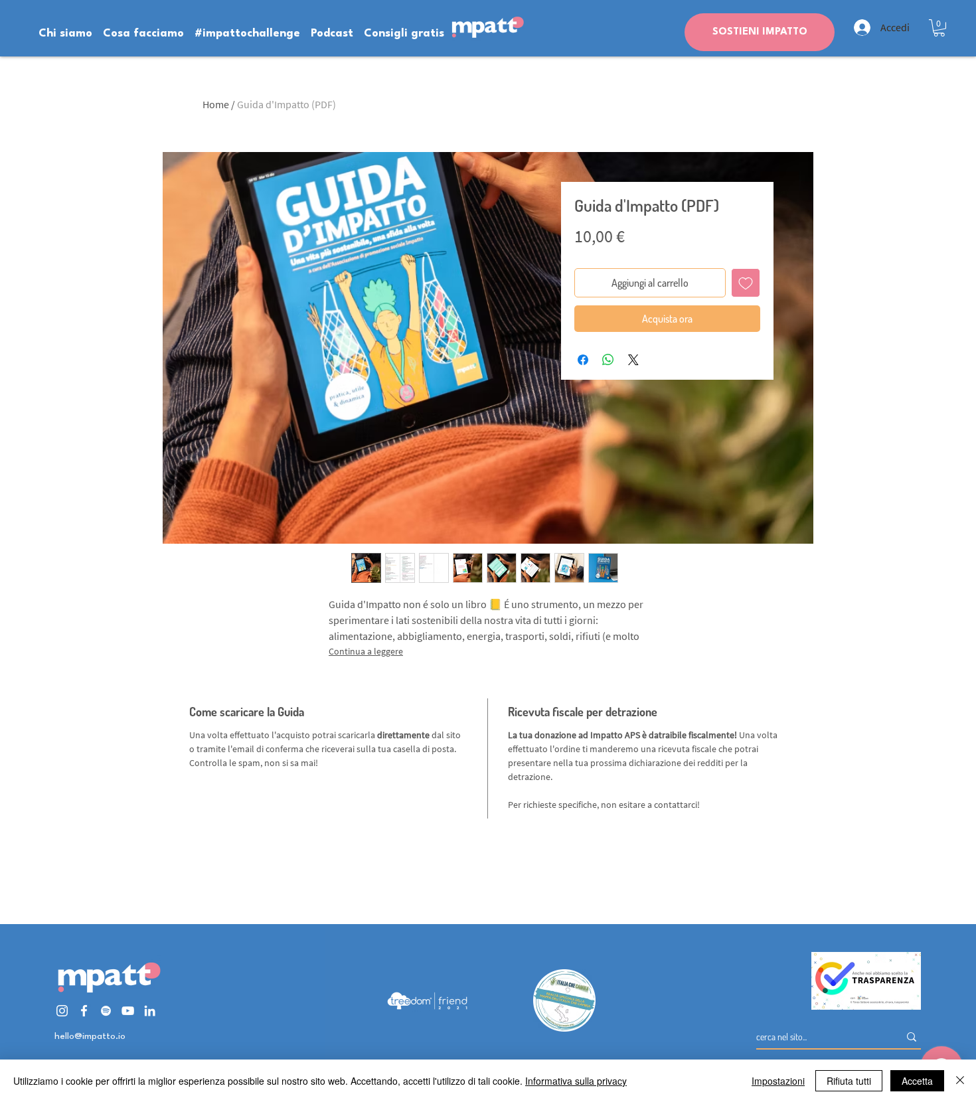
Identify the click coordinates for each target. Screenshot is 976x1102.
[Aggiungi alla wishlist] (745, 282)
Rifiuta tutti (849, 1080)
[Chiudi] (960, 1080)
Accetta (917, 1080)
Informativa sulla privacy (576, 1080)
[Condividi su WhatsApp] (608, 360)
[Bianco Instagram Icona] (62, 1010)
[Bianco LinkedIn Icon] (149, 1010)
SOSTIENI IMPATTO (759, 32)
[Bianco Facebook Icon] (84, 1010)
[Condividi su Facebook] (583, 360)
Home (216, 104)
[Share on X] (633, 360)
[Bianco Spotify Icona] (106, 1010)
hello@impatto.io (89, 1036)
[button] (939, 28)
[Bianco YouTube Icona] (127, 1010)
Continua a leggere (366, 651)
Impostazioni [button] (778, 1080)
